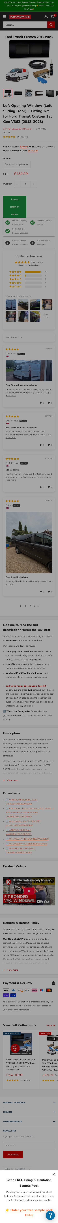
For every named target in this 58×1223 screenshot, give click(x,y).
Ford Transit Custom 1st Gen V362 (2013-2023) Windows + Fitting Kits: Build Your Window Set (20, 1064)
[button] (15, 272)
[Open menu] (4, 16)
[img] (12, 349)
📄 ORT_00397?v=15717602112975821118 (27, 838)
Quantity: (7, 183)
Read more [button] (11, 395)
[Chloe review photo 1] (29, 542)
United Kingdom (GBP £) (15, 1169)
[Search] (51, 24)
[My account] (46, 16)
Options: (7, 158)
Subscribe (13, 1154)
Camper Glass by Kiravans (17, 129)
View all (51, 1025)
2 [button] (25, 606)
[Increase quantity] (33, 184)
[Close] (54, 1174)
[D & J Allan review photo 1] (29, 370)
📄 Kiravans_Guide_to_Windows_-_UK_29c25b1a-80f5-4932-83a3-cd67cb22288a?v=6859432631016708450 (30, 812)
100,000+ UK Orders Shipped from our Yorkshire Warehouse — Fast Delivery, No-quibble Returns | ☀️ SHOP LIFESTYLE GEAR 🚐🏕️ (29, 5)
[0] (52, 16)
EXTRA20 (32, 150)
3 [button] (30, 606)
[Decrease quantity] (17, 184)
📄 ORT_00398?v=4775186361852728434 (26, 843)
